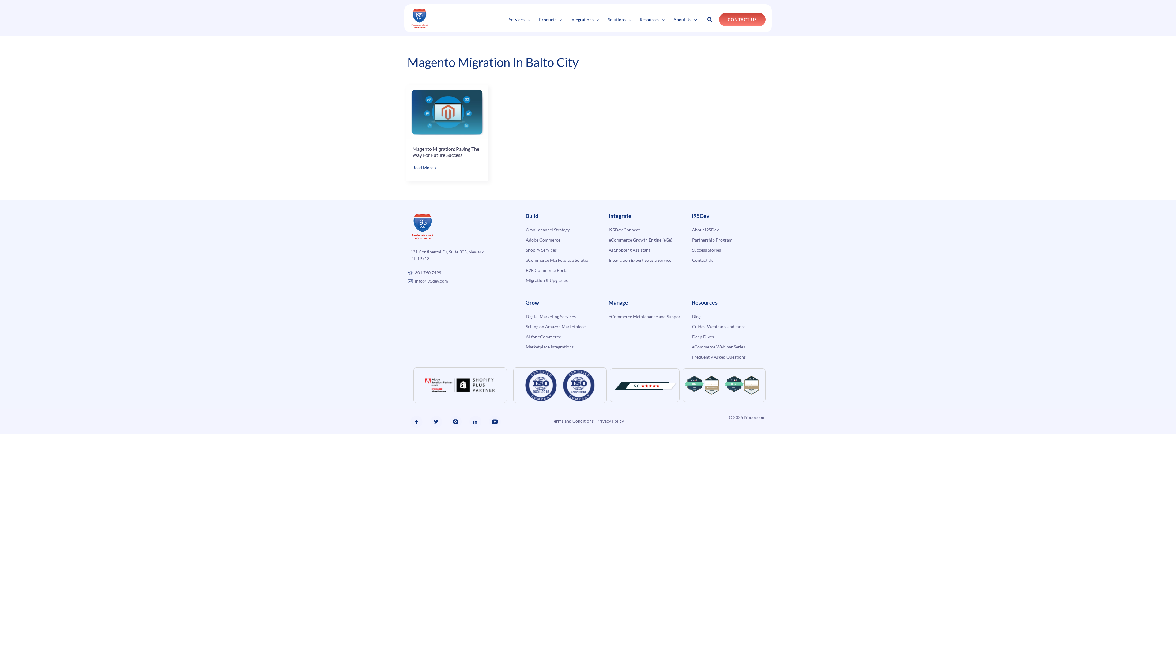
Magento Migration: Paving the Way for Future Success (446, 152)
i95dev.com (755, 417)
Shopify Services (541, 250)
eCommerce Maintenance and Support (645, 316)
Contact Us (702, 260)
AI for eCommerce (543, 336)
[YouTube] (495, 422)
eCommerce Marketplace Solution (558, 260)
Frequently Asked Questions (719, 357)
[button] (527, 19)
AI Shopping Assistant (629, 250)
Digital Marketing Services (551, 316)
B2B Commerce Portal (547, 270)
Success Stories (706, 250)
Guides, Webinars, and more (718, 326)
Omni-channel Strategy (548, 229)
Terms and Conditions (573, 421)
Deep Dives (703, 336)
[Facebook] (416, 422)
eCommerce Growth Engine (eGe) (640, 239)
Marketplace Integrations (550, 346)
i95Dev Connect (624, 229)
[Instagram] (456, 422)
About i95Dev (705, 229)
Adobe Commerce (543, 239)
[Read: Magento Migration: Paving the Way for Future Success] (447, 111)
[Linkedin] (475, 422)
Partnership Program (712, 239)
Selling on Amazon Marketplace (556, 326)
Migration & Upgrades (547, 280)
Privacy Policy (610, 421)
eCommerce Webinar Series (718, 346)
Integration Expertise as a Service (640, 260)
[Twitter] (436, 422)
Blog (696, 316)
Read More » (424, 168)
